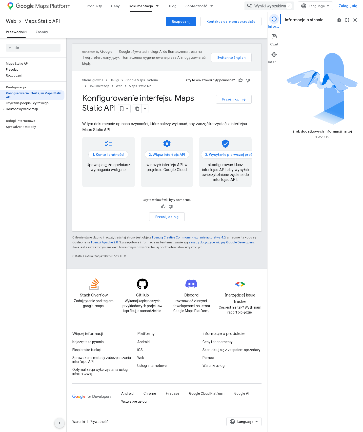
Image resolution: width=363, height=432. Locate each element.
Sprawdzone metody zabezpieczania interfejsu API (101, 360)
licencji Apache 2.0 (104, 242)
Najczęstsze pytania (88, 342)
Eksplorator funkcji (86, 350)
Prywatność (99, 422)
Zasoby (42, 32)
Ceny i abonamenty (217, 342)
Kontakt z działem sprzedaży (230, 21)
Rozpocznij (181, 21)
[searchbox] (33, 48)
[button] (32, 109)
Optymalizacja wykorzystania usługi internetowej (100, 371)
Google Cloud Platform (206, 393)
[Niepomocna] (248, 80)
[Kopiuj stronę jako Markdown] (137, 108)
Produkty (94, 6)
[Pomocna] (240, 80)
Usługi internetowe (152, 366)
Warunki (78, 422)
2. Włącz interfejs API (167, 154)
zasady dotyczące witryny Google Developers (221, 242)
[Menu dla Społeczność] (213, 6)
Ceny (115, 6)
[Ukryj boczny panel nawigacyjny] (59, 423)
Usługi (114, 80)
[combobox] (269, 5)
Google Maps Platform (141, 80)
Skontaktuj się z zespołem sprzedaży (231, 350)
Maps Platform (52, 6)
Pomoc (208, 358)
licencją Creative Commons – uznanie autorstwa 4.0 (188, 237)
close (355, 20)
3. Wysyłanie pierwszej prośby (231, 154)
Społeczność (196, 6)
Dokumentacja (141, 6)
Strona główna (92, 80)
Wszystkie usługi (134, 401)
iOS (140, 350)
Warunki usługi (213, 366)
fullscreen (347, 20)
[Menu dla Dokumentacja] (159, 6)
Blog (173, 6)
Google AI (241, 393)
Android (143, 342)
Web (11, 21)
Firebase (172, 393)
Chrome (149, 393)
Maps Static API (42, 21)
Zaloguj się (348, 6)
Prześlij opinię (233, 99)
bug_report (339, 20)
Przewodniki (16, 32)
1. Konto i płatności (108, 154)
